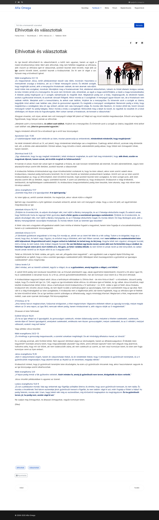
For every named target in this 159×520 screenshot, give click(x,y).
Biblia (107, 8)
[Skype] (22, 2)
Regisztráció (139, 8)
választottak (34, 468)
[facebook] (15, 2)
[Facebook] (131, 43)
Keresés (139, 25)
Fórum (114, 8)
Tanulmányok (31, 36)
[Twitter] (136, 43)
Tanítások (96, 8)
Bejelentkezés (126, 8)
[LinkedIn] (142, 43)
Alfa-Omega (23, 8)
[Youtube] (19, 2)
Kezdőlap (85, 8)
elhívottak (20, 468)
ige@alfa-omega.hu (137, 2)
